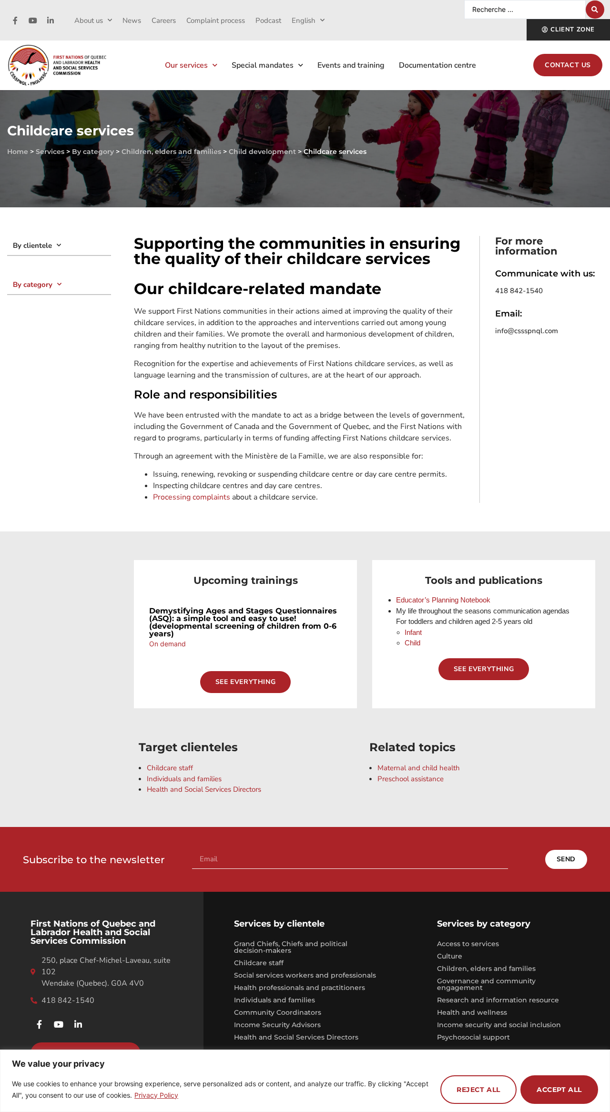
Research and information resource (498, 1000)
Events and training (351, 65)
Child (412, 643)
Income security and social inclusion (499, 1024)
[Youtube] (33, 20)
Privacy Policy (156, 1095)
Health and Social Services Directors (296, 1037)
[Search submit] (595, 9)
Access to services (468, 943)
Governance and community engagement (486, 984)
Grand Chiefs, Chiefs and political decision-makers (290, 947)
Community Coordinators (277, 1012)
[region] (305, 1081)
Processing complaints (191, 497)
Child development (262, 151)
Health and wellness (472, 1012)
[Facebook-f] (15, 20)
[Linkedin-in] (50, 20)
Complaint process (215, 20)
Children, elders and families (171, 151)
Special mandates (263, 65)
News (131, 20)
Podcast (268, 20)
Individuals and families (274, 1000)
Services (50, 151)
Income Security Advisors (277, 1024)
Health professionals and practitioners (299, 987)
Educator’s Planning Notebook (443, 600)
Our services (186, 65)
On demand (167, 644)
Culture (449, 956)
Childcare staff (259, 963)
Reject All (478, 1089)
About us (88, 20)
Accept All (559, 1089)
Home (17, 151)
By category (93, 151)
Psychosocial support (473, 1037)
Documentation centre (437, 65)
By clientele (32, 245)
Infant (413, 632)
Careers (164, 20)
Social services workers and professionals (305, 975)
